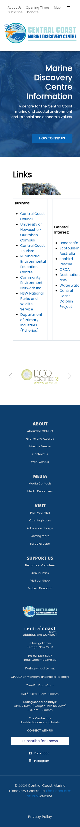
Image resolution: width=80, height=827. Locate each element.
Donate (33, 12)
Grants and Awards (40, 438)
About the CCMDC (40, 431)
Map (57, 7)
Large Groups (40, 544)
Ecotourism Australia (69, 251)
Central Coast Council (32, 216)
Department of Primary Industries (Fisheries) (31, 322)
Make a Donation (40, 588)
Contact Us (40, 454)
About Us (14, 7)
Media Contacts (40, 483)
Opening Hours (40, 520)
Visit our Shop (40, 580)
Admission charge (40, 528)
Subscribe (15, 12)
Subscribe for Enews (40, 740)
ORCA (65, 269)
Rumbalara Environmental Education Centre (33, 264)
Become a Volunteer (40, 565)
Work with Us (40, 462)
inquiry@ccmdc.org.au (40, 660)
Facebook (41, 753)
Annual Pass (40, 573)
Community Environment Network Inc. (31, 283)
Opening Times (38, 7)
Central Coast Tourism (32, 248)
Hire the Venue (40, 446)
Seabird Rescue (66, 261)
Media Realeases (40, 491)
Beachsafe (69, 242)
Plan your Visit (40, 513)
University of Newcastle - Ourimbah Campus (31, 232)
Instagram (41, 761)
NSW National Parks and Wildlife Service (32, 301)
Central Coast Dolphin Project (66, 298)
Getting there (40, 536)
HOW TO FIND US (52, 138)
